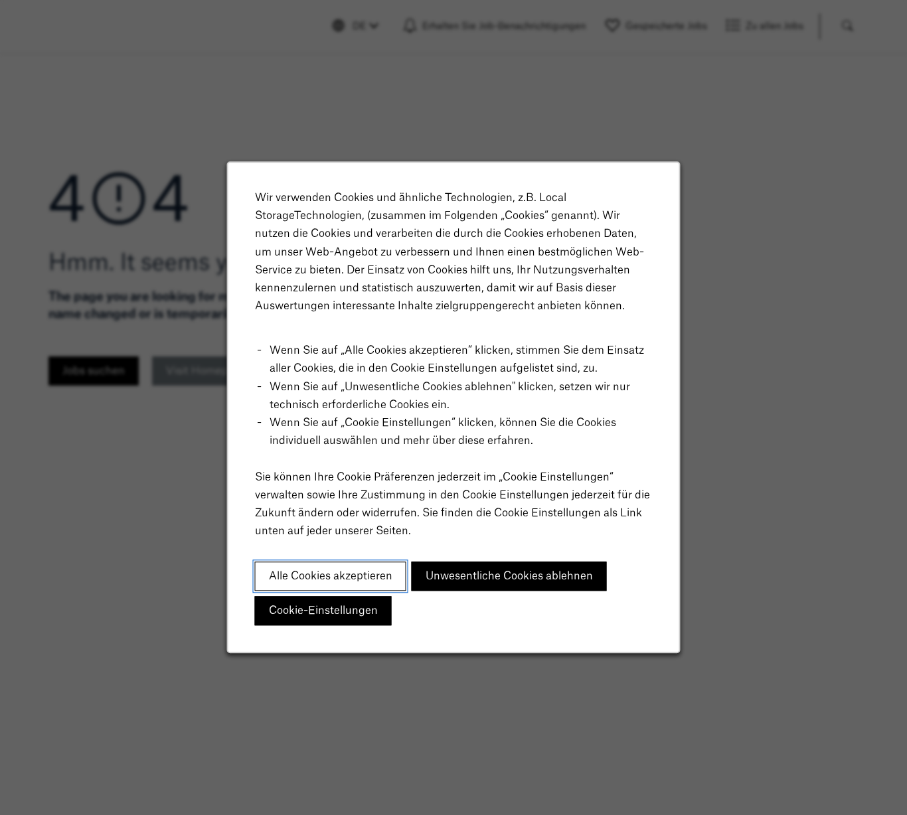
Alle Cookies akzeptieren (330, 576)
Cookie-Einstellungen (323, 610)
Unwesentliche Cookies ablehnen (509, 576)
